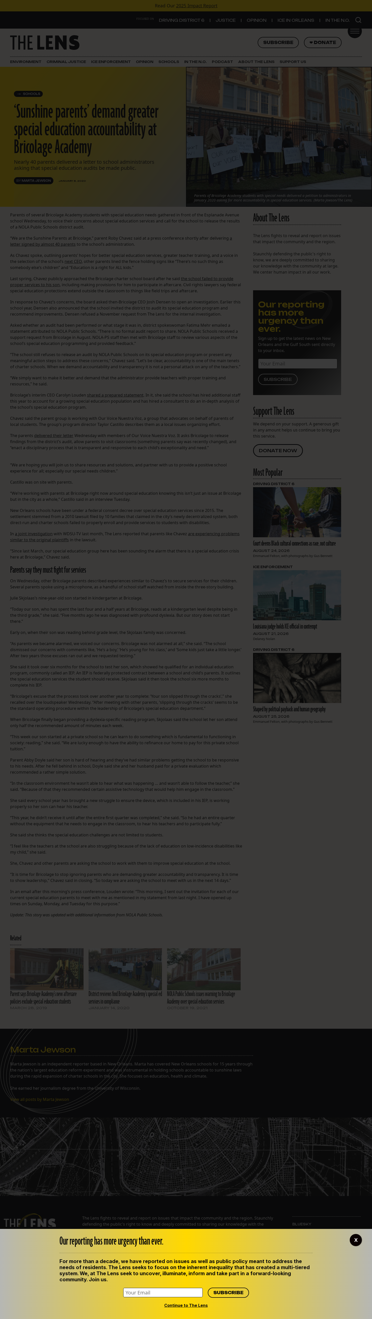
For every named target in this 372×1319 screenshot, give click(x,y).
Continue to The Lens (186, 1305)
